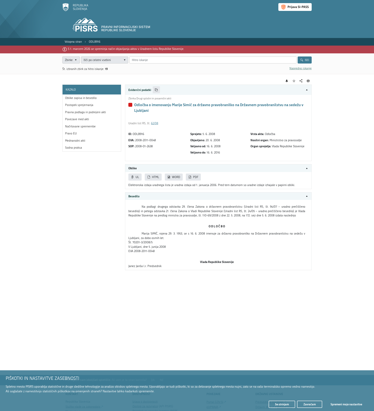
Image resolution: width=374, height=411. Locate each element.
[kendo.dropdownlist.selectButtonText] (124, 60)
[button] (218, 90)
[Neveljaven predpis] (130, 105)
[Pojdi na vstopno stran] (75, 10)
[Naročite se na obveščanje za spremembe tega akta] (286, 80)
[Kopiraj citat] (156, 89)
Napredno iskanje (300, 68)
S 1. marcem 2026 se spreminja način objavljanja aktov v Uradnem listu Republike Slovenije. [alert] (126, 49)
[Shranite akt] (294, 81)
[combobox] (104, 60)
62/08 (154, 123)
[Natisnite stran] (308, 80)
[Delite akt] (301, 81)
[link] (73, 42)
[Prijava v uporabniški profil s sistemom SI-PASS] (295, 7)
